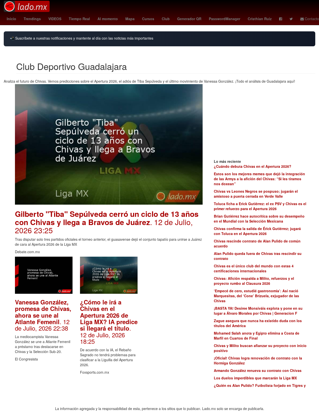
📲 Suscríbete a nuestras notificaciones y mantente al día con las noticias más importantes (81, 38)
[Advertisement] (174, 331)
